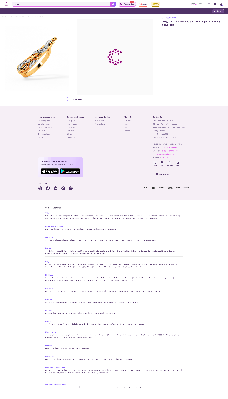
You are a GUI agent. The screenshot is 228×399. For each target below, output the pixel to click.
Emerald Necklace (114, 280)
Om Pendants (113, 324)
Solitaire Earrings (74, 251)
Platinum (86, 240)
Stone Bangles (108, 302)
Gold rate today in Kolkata (77, 373)
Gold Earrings (49, 251)
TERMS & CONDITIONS (72, 387)
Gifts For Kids (163, 216)
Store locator (101, 229)
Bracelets (49, 288)
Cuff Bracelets (159, 291)
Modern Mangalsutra (81, 335)
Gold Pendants (50, 324)
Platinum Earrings (87, 251)
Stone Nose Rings (110, 313)
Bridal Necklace (88, 280)
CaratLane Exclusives (54, 226)
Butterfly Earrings (99, 253)
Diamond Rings (21, 17)
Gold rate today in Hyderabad (75, 370)
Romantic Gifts (152, 216)
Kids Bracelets (75, 291)
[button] (38, 57)
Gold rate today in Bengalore (97, 370)
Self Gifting (59, 229)
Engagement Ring (115, 264)
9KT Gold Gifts (137, 218)
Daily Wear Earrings (86, 253)
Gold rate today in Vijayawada (55, 373)
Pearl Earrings (142, 251)
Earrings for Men (61, 348)
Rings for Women (51, 359)
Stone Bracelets (148, 291)
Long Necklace (168, 278)
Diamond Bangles (61, 302)
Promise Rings (97, 267)
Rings (12, 17)
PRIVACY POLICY (58, 387)
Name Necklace (50, 280)
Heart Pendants (138, 324)
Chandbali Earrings (168, 251)
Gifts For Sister (174, 216)
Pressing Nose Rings (96, 313)
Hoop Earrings (121, 251)
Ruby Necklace (102, 278)
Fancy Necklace (100, 280)
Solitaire (60, 240)
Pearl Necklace (126, 278)
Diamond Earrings (61, 251)
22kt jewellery (77, 240)
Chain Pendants (102, 324)
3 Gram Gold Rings (110, 267)
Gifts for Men (49, 216)
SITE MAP (48, 387)
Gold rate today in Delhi (136, 370)
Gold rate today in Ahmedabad (97, 373)
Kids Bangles (73, 302)
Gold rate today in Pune (172, 370)
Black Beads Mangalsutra (130, 335)
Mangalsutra (50, 332)
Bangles (48, 299)
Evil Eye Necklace (139, 278)
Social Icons (155, 163)
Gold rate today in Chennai (54, 370)
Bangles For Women (93, 359)
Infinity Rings (78, 267)
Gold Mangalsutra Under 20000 (151, 335)
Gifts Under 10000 (73, 216)
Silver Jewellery (119, 240)
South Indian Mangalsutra (98, 335)
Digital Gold (76, 229)
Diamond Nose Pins (72, 313)
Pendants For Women (109, 359)
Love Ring (59, 267)
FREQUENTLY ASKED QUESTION (136, 387)
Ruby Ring (153, 264)
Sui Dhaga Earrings (154, 251)
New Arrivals (49, 229)
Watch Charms (102, 240)
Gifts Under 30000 (87, 216)
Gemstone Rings (93, 264)
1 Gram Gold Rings (137, 267)
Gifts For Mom (50, 218)
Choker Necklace (114, 278)
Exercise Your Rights (87, 387)
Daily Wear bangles (85, 302)
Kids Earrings (98, 251)
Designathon (112, 229)
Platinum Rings (70, 264)
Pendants (49, 321)
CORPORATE (101, 387)
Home (5, 17)
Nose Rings (49, 313)
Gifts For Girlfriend (62, 218)
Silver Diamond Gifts (150, 218)
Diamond (53, 240)
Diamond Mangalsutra (66, 335)
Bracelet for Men (74, 348)
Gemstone (67, 240)
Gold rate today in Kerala (154, 370)
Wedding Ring (135, 264)
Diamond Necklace (63, 278)
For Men (48, 345)
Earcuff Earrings (50, 253)
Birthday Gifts (128, 216)
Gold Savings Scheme (88, 229)
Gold (46, 240)
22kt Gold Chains (127, 280)
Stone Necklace (62, 280)
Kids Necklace (75, 278)
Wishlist (215, 4)
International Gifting (76, 218)
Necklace (49, 275)
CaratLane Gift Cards (116, 216)
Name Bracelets (136, 291)
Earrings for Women (64, 359)
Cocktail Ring (49, 267)
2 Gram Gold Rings (124, 267)
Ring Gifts (128, 218)
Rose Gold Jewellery (133, 240)
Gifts (47, 213)
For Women (50, 356)
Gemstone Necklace (88, 278)
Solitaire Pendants (77, 324)
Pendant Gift (98, 218)
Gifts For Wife (88, 218)
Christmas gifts (61, 216)
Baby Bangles (119, 302)
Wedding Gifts (119, 218)
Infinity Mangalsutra (86, 337)
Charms (93, 240)
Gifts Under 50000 (101, 216)
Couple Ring (126, 264)
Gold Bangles (49, 302)
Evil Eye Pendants (90, 324)
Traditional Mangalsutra (171, 335)
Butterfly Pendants (126, 324)
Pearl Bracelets (86, 291)
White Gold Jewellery (149, 240)
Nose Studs (84, 313)
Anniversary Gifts (140, 216)
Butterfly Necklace (76, 280)
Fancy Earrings (62, 253)
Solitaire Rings (81, 264)
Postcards (67, 229)
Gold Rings (60, 264)
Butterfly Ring (68, 267)
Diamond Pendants (63, 324)
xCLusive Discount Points (115, 387)
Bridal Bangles (97, 302)
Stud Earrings (131, 251)
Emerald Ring (163, 264)
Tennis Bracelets (111, 291)
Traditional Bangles (131, 302)
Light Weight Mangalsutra (53, 337)
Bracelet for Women (79, 359)
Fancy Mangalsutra (114, 335)
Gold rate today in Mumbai (117, 370)
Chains (110, 240)
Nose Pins (49, 310)
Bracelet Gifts (108, 218)
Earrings (48, 248)
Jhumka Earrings (109, 251)
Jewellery (49, 237)
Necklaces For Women (154, 278)
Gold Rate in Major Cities (55, 367)
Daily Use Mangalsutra (71, 337)
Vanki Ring (145, 264)
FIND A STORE (164, 174)
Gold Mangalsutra (51, 335)
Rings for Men (50, 348)
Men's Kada (86, 348)
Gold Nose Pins (59, 313)
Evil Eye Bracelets (99, 291)
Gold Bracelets (50, 291)
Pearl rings (88, 267)
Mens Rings (103, 264)
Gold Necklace (50, 278)
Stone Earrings (73, 253)
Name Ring (172, 264)
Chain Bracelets (124, 291)
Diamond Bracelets (63, 291)
